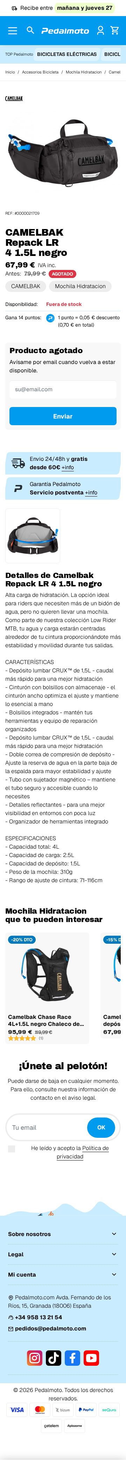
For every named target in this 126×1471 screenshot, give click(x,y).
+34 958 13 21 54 (38, 1317)
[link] (100, 30)
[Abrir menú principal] (12, 30)
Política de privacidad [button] (83, 1152)
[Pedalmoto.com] (65, 30)
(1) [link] (41, 1038)
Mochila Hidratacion (80, 286)
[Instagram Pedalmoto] (34, 1358)
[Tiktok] (53, 1358)
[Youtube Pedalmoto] (91, 1358)
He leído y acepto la (70, 1152)
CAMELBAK (25, 286)
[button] (30, 31)
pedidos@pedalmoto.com (50, 1328)
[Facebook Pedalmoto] (72, 1358)
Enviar (63, 416)
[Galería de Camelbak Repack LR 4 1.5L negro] (63, 152)
